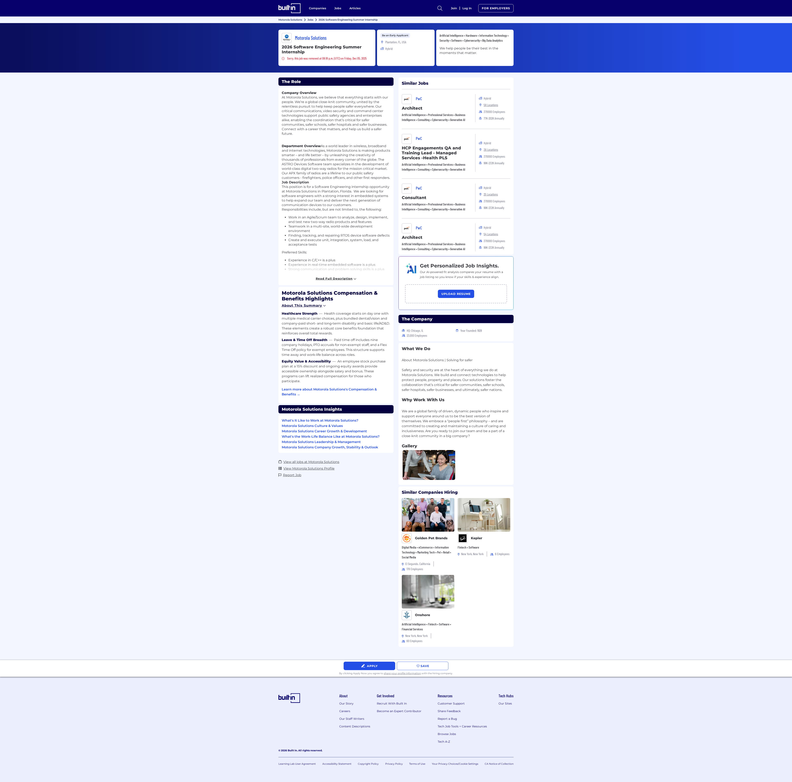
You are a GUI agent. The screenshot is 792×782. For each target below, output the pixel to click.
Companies (317, 8)
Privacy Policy (394, 763)
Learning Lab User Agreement (297, 763)
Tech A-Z (444, 741)
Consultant (414, 197)
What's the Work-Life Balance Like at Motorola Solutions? (331, 436)
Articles (355, 8)
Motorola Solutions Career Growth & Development (324, 431)
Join (454, 8)
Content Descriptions (354, 726)
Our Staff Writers (351, 719)
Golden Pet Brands (431, 538)
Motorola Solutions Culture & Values (312, 426)
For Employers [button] (496, 8)
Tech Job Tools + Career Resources (462, 726)
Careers (344, 711)
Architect (412, 108)
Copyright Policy (368, 763)
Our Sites (505, 703)
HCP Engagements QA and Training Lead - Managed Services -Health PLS (431, 152)
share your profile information (402, 673)
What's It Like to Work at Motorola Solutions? (320, 420)
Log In (467, 8)
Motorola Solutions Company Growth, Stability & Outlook (330, 447)
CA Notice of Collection (499, 763)
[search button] (440, 8)
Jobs (337, 8)
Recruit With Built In (392, 703)
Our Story (346, 703)
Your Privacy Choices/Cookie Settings (455, 763)
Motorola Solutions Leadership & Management (321, 442)
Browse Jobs (447, 734)
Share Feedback (449, 711)
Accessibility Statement (336, 763)
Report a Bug (447, 719)
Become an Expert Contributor (399, 711)
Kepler (476, 538)
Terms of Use (417, 763)
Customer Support (451, 703)
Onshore (422, 615)
